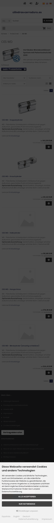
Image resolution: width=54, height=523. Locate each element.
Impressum (47, 519)
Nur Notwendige (27, 504)
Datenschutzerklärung (28, 519)
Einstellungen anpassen (28, 511)
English (16, 516)
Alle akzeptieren (27, 497)
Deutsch (26, 516)
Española (6, 516)
